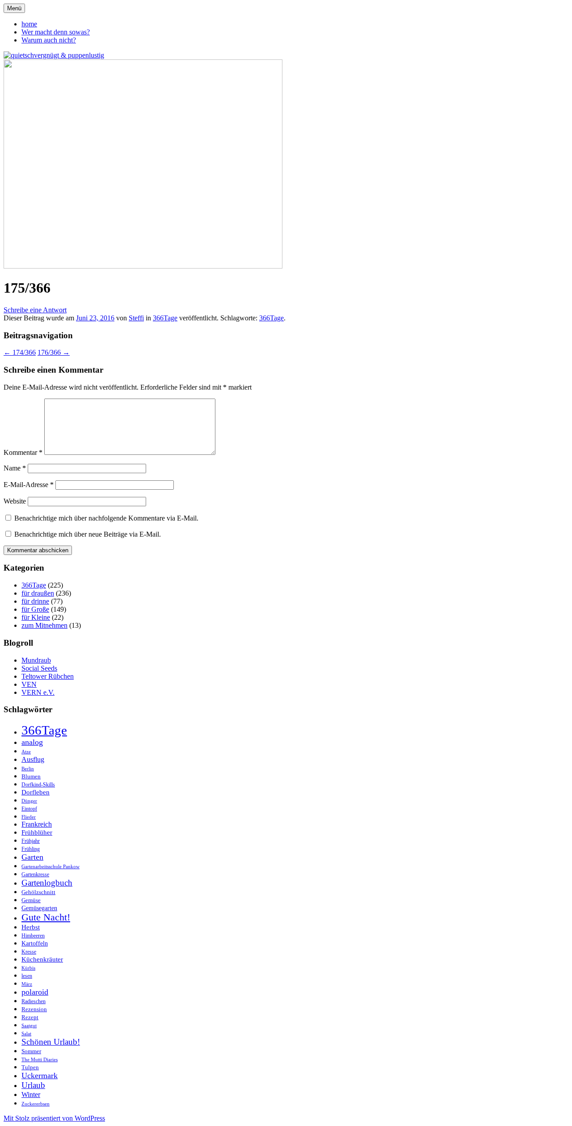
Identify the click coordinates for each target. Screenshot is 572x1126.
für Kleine (35, 617)
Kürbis (28, 968)
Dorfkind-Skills (38, 785)
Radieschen (33, 1001)
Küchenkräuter (42, 959)
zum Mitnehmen (44, 625)
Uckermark (39, 1075)
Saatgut (29, 1025)
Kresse (28, 952)
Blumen (31, 776)
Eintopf (29, 809)
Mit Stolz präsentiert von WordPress (54, 1118)
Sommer (31, 1051)
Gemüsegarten (39, 908)
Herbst (30, 927)
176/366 (54, 352)
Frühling (30, 849)
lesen (26, 976)
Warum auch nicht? (48, 40)
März (26, 984)
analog (32, 742)
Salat (26, 1033)
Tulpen (30, 1067)
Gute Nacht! (45, 917)
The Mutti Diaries (39, 1059)
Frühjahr (30, 841)
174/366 (20, 352)
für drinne (35, 601)
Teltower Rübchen (47, 676)
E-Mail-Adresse (29, 484)
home (29, 24)
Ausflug (32, 759)
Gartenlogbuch (46, 882)
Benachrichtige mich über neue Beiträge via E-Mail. (87, 534)
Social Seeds (39, 668)
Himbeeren (33, 936)
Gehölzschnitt (38, 892)
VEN (29, 684)
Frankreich (36, 824)
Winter (30, 1094)
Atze (26, 751)
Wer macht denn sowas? (55, 32)
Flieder (28, 817)
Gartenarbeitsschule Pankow (50, 866)
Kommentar (23, 452)
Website (15, 501)
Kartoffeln (34, 943)
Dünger (29, 800)
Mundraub (36, 660)
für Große (35, 609)
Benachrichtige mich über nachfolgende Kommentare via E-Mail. (106, 518)
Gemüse (31, 900)
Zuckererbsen (35, 1103)
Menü (14, 8)
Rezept (29, 1017)
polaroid (34, 991)
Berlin (27, 768)
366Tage (165, 318)
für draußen (37, 593)
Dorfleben (35, 792)
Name (15, 468)
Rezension (34, 1009)
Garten (32, 857)
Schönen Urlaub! (50, 1041)
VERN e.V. (38, 692)
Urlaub (33, 1085)
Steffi (136, 318)
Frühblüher (36, 832)
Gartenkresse (35, 875)
